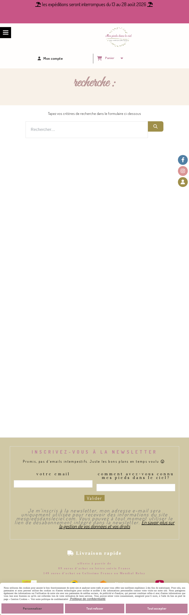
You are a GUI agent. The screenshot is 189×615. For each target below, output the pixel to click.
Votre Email (53, 474)
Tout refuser (94, 608)
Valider (94, 498)
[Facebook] (183, 160)
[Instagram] (183, 171)
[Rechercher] (155, 126)
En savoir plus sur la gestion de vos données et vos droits (117, 524)
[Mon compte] (183, 182)
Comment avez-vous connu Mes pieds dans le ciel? (136, 476)
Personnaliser (32, 608)
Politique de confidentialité (87, 599)
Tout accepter (156, 608)
